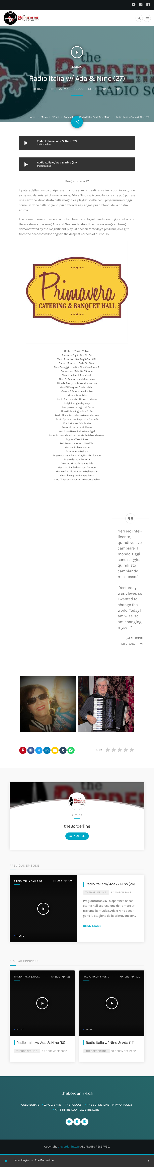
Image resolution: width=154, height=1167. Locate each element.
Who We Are (52, 1104)
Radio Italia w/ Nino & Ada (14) (110, 1042)
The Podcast (74, 1104)
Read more (95, 926)
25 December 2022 (54, 1051)
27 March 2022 (71, 89)
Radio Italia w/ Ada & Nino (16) (40, 1042)
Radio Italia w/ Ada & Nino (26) (110, 884)
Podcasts (69, 117)
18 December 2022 (123, 1051)
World (56, 117)
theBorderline (44, 89)
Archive (76, 836)
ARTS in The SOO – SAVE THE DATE (77, 1109)
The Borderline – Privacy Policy (109, 1104)
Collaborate (30, 1104)
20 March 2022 (121, 892)
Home (32, 117)
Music (44, 117)
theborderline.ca (68, 1146)
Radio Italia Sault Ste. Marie (94, 117)
